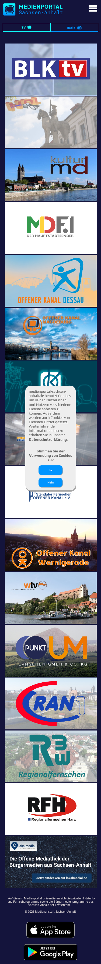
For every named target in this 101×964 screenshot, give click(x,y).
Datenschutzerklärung (48, 439)
